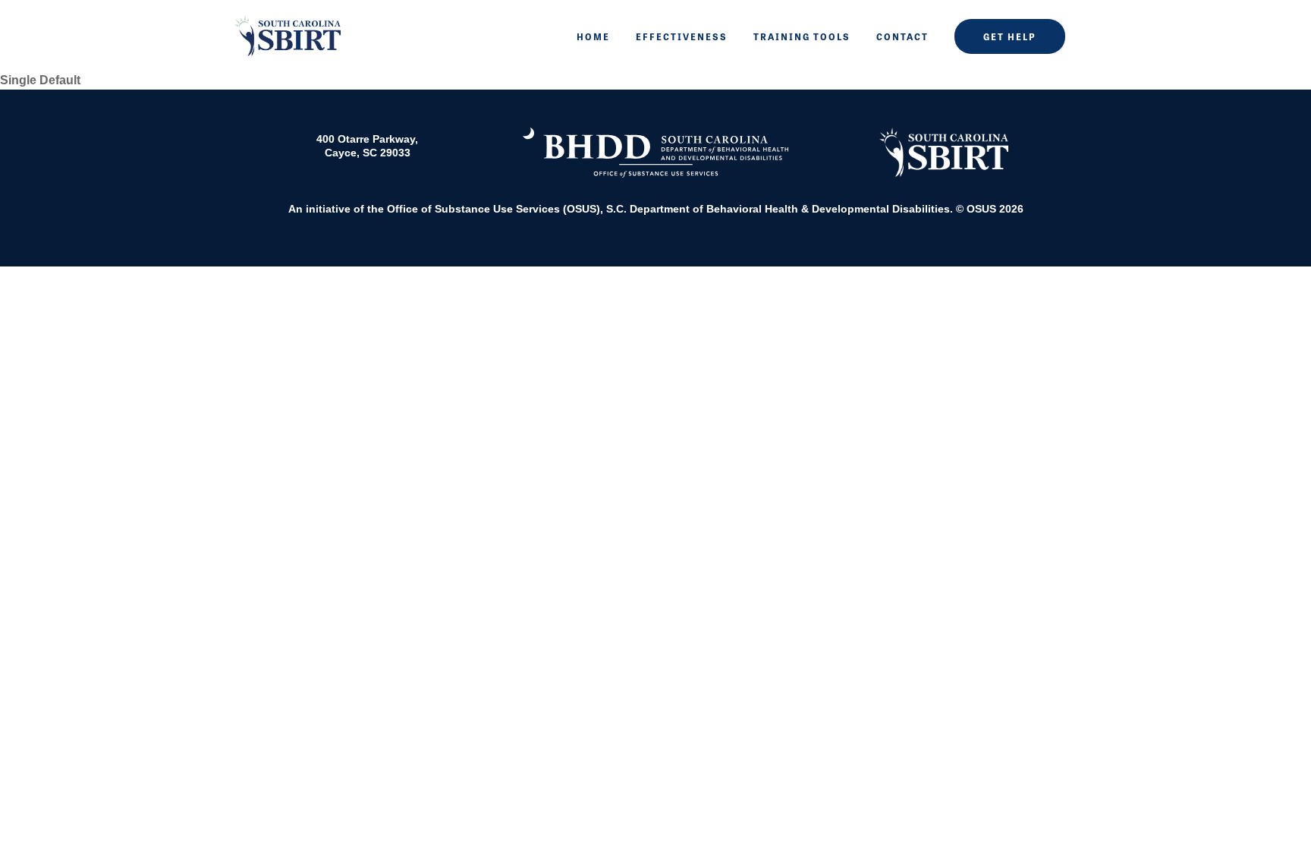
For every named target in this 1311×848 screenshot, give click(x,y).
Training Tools (801, 36)
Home (593, 36)
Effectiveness (682, 36)
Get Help (1009, 36)
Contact (902, 36)
